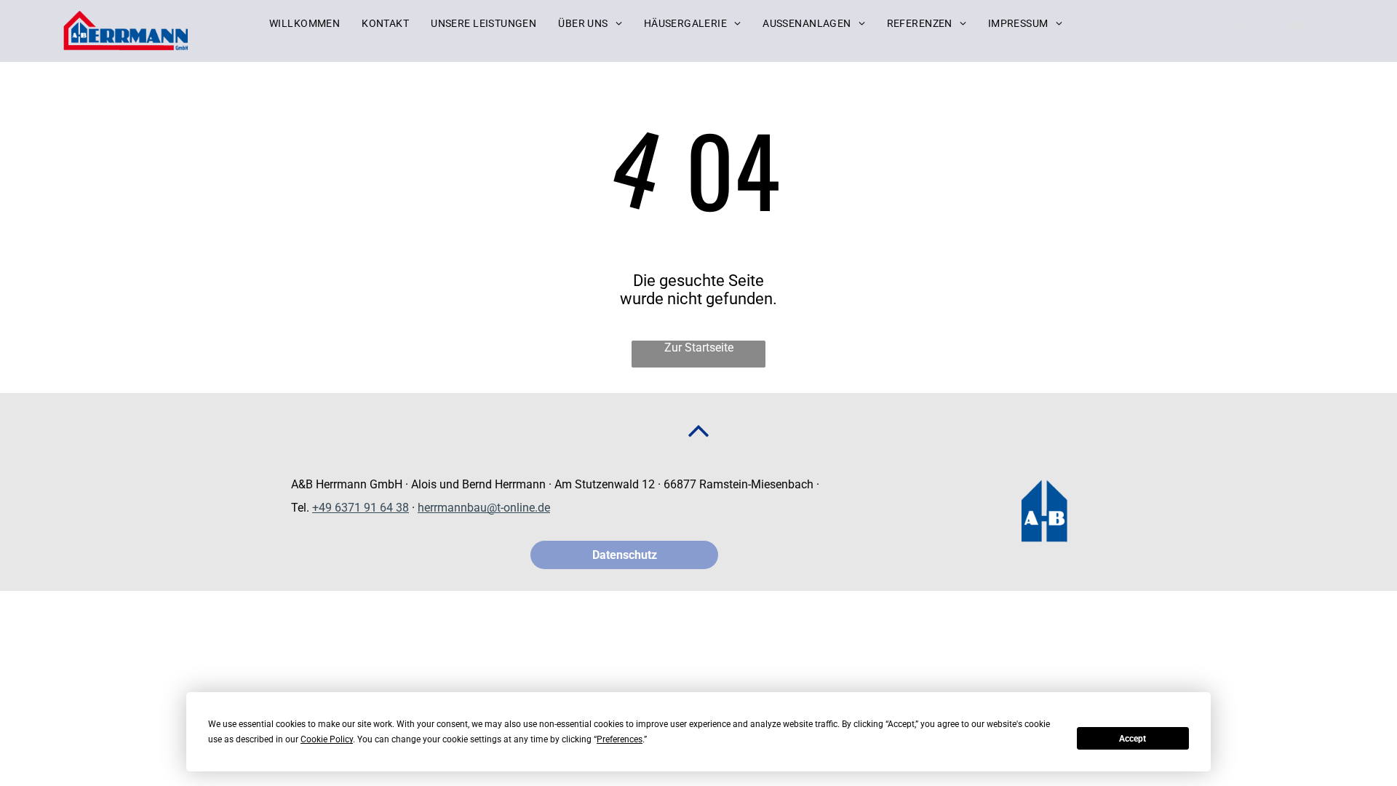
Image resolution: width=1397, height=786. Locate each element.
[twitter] (1268, 28)
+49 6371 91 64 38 (360, 508)
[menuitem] (304, 23)
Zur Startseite (698, 347)
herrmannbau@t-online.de (484, 508)
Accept (1132, 739)
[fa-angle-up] (698, 443)
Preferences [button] (619, 739)
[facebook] (1242, 28)
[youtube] (1295, 28)
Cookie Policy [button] (327, 739)
